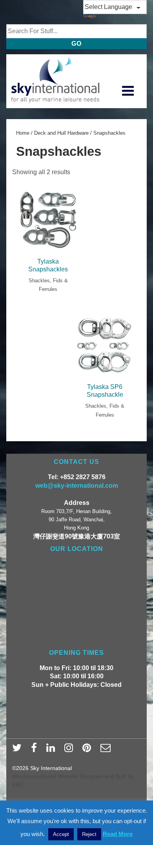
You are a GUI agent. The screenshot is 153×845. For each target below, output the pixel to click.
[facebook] (35, 750)
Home (22, 133)
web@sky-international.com (76, 485)
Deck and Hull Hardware (61, 133)
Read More (118, 834)
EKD (17, 784)
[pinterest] (88, 750)
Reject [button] (89, 834)
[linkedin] (52, 750)
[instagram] (70, 750)
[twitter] (18, 750)
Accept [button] (61, 834)
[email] (106, 750)
